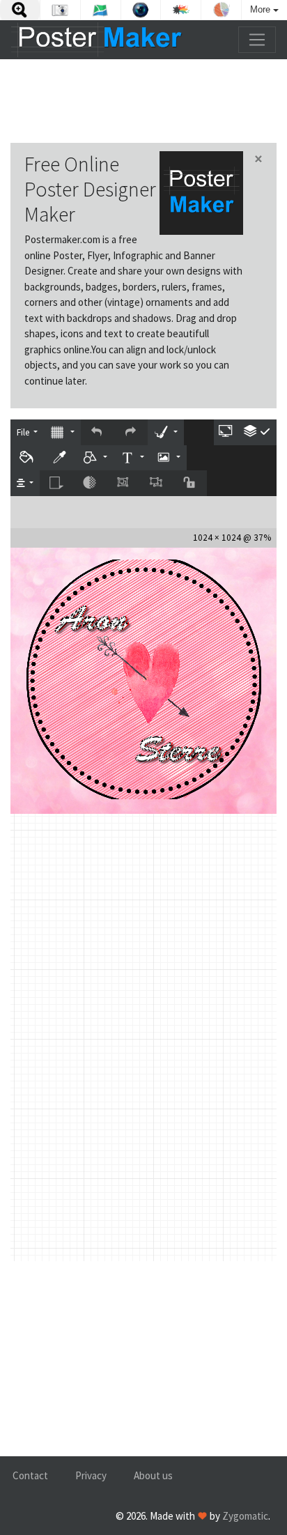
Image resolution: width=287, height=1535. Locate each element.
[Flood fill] (27, 458)
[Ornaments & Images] (168, 458)
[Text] (132, 458)
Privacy (91, 1475)
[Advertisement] (143, 101)
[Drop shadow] (56, 483)
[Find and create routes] (101, 9)
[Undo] (97, 432)
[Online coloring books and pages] (181, 9)
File (24, 432)
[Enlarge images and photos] (20, 9)
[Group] (123, 483)
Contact (30, 1475)
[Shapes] (95, 458)
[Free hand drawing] (166, 432)
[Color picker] (60, 458)
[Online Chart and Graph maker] (221, 9)
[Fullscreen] (226, 432)
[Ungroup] (156, 483)
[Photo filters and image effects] (141, 9)
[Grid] (62, 432)
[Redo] (131, 432)
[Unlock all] (190, 483)
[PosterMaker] (97, 39)
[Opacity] (90, 483)
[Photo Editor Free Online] (60, 9)
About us (153, 1475)
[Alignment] (25, 483)
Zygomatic (245, 1515)
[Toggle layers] (257, 432)
